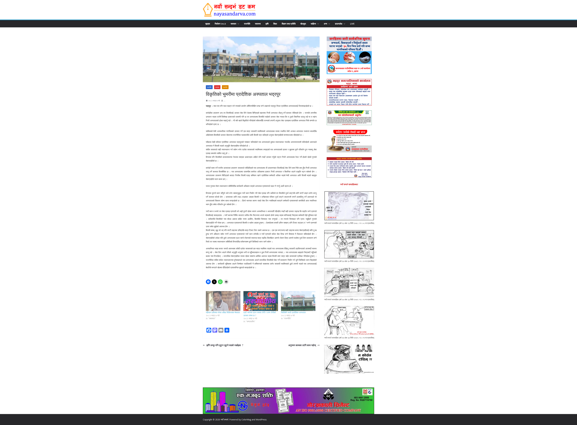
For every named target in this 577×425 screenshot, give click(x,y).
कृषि (267, 23)
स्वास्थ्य (258, 23)
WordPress (261, 419)
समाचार (233, 23)
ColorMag (246, 419)
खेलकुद (303, 23)
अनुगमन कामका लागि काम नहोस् (302, 345)
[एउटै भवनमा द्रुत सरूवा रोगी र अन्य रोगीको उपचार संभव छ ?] (260, 301)
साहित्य (313, 23)
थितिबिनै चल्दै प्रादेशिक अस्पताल (293, 312)
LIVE (352, 23)
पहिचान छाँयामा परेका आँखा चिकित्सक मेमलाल (223, 312)
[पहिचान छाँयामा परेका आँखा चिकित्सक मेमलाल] (223, 301)
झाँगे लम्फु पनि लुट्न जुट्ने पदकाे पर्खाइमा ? (225, 345)
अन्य (325, 23)
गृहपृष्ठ (207, 23)
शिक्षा (275, 23)
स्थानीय (225, 87)
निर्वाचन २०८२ (220, 23)
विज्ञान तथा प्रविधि (289, 23)
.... (224, 100)
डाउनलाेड (338, 23)
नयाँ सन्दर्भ (224, 419)
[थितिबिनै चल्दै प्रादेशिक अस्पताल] (298, 301)
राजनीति (247, 23)
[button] (237, 24)
